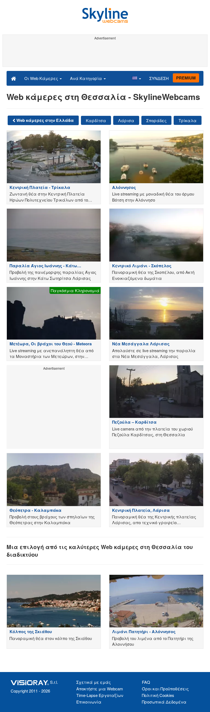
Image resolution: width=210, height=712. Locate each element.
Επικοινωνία (88, 702)
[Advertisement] (104, 54)
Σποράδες (156, 120)
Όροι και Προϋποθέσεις (165, 688)
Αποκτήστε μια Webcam (99, 688)
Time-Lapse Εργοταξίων (99, 695)
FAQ (146, 682)
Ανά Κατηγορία (86, 78)
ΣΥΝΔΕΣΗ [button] (159, 78)
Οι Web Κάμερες (41, 78)
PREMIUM (186, 78)
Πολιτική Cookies (158, 695)
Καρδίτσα (96, 120)
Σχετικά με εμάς (93, 682)
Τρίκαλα (188, 120)
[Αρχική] (13, 78)
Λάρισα (126, 120)
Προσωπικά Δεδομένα (164, 702)
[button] (136, 78)
